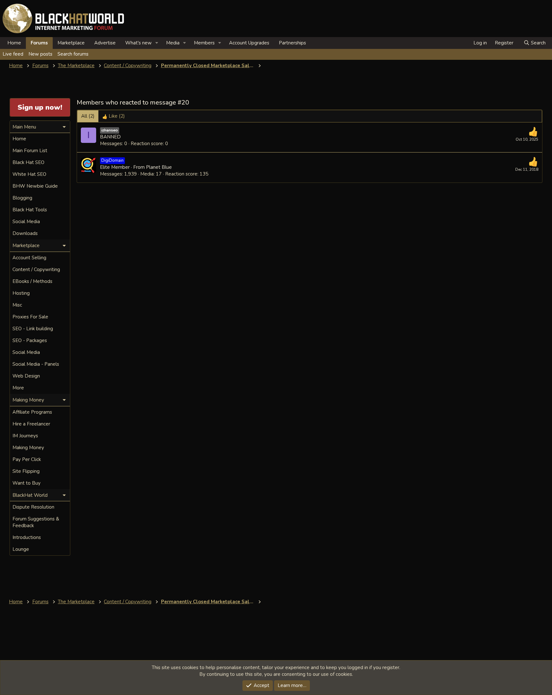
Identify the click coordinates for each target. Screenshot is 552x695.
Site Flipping (26, 471)
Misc (17, 305)
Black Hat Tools (29, 210)
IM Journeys (25, 436)
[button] (156, 43)
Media (173, 43)
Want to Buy (26, 483)
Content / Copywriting (36, 269)
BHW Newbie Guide (35, 186)
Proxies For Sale (30, 317)
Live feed (13, 54)
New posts (40, 54)
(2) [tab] (88, 116)
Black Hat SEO (28, 162)
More (18, 388)
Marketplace (71, 43)
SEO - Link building (32, 328)
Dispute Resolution (33, 507)
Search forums (72, 54)
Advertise (105, 43)
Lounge (20, 549)
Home (14, 43)
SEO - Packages (29, 340)
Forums (39, 43)
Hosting (21, 293)
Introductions (26, 537)
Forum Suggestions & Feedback (35, 522)
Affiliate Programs (32, 412)
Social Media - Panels (35, 364)
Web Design (26, 376)
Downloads (25, 233)
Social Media (26, 221)
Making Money (28, 447)
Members (204, 43)
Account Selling (29, 257)
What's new (138, 43)
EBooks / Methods (32, 281)
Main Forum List (29, 150)
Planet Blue (159, 167)
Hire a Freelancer (31, 424)
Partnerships (292, 43)
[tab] (113, 116)
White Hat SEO (29, 174)
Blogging (22, 198)
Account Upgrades (249, 43)
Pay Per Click (26, 459)
